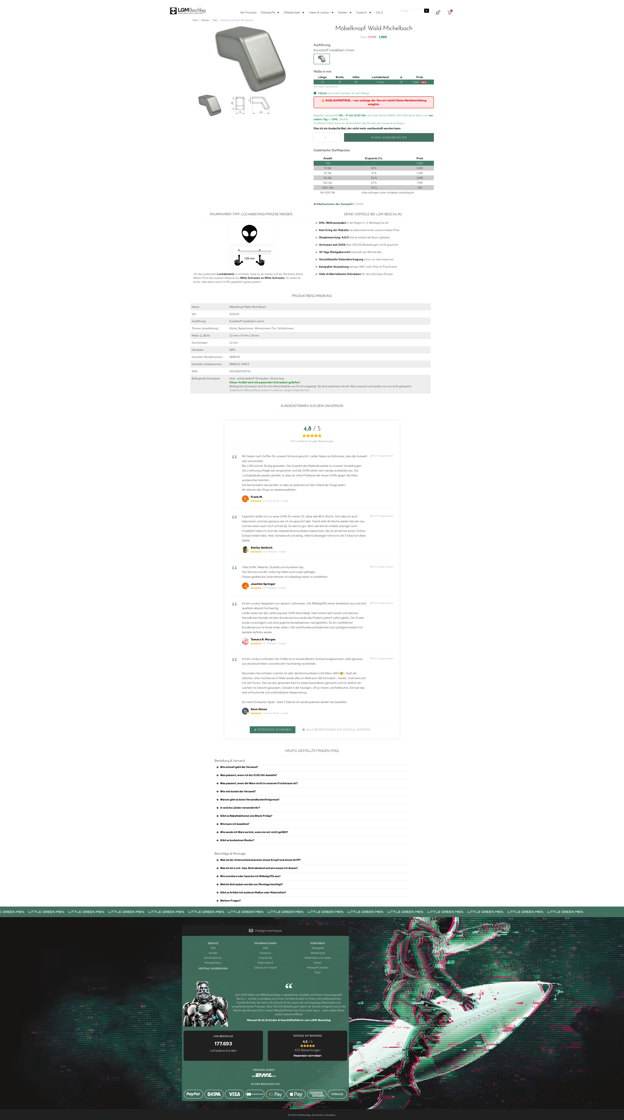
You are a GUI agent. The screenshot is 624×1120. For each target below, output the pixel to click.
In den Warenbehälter (389, 137)
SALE (379, 12)
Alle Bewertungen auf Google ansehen (338, 729)
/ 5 (307, 1046)
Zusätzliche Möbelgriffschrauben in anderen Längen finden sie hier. (269, 390)
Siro (215, 20)
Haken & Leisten (319, 12)
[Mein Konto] (438, 12)
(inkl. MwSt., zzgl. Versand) (326, 86)
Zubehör (361, 12)
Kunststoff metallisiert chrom (334, 50)
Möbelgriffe (268, 12)
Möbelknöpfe (292, 12)
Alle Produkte (248, 12)
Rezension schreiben (274, 729)
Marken (342, 12)
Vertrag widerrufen (213, 969)
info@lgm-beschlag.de (400, 192)
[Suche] (426, 11)
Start (195, 20)
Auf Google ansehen (383, 455)
